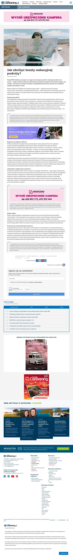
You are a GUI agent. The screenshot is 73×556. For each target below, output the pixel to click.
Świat (43, 490)
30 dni (61, 307)
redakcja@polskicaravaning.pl (13, 464)
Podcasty (44, 513)
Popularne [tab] (9, 302)
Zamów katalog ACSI (35, 481)
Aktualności (44, 487)
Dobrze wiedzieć (45, 504)
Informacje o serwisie (35, 460)
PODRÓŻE (42, 256)
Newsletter (33, 469)
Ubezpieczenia (34, 470)
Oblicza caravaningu (46, 495)
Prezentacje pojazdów (46, 501)
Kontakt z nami (34, 465)
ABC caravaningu (45, 494)
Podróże (43, 498)
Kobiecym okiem (45, 492)
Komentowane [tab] (11, 304)
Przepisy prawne (45, 503)
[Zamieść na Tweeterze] (40, 260)
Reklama (33, 462)
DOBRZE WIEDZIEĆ (20, 256)
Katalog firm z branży (53, 462)
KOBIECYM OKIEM (51, 256)
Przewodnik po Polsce (46, 491)
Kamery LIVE (51, 476)
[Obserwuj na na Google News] (63, 265)
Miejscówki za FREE (53, 459)
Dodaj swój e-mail (63, 448)
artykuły (6, 7)
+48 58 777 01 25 (10, 463)
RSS (32, 466)
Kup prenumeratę (34, 478)
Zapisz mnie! (36, 294)
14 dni (46, 307)
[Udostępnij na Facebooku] (37, 260)
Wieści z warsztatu (45, 505)
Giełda (50, 482)
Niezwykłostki (45, 511)
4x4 (42, 508)
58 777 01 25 (7, 461)
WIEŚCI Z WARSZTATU (33, 256)
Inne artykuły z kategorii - (22, 403)
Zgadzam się (63, 553)
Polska (43, 488)
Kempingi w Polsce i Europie (54, 457)
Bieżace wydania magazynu (37, 479)
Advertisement (35, 463)
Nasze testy (44, 507)
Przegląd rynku (45, 500)
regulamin (31, 282)
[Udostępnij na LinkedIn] (45, 260)
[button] (34, 3)
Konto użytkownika (35, 457)
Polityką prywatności (33, 548)
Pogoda (50, 475)
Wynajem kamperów (46, 497)
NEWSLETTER (10, 448)
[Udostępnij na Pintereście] (42, 260)
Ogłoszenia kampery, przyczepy (55, 460)
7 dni (31, 307)
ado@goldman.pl (10, 466)
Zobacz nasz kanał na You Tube (55, 478)
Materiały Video (52, 473)
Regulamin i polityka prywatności (37, 467)
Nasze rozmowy (45, 510)
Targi (43, 514)
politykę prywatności (38, 282)
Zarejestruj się (34, 459)
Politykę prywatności (30, 531)
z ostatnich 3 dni (14, 307)
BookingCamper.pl (52, 463)
